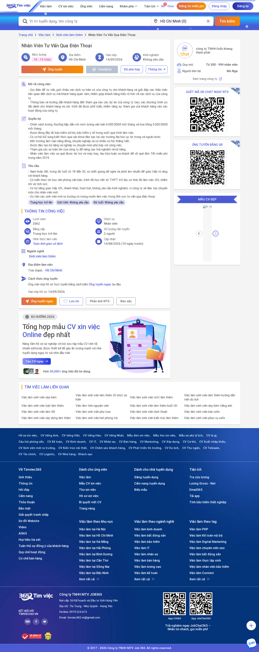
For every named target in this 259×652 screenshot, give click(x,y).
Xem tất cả (87, 579)
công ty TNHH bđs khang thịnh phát (214, 50)
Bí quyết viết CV (90, 502)
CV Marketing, (149, 441)
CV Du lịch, (172, 448)
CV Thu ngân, (191, 448)
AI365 (23, 533)
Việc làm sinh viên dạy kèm (39, 397)
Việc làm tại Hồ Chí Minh (96, 535)
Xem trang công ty (205, 79)
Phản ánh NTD (100, 301)
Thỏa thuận (27, 502)
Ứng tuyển (55, 69)
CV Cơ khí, (189, 441)
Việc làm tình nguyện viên (92, 405)
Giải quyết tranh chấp (34, 514)
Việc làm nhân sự (146, 554)
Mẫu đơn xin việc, (138, 435)
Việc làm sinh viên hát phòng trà (97, 418)
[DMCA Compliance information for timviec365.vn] (48, 636)
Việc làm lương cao (147, 566)
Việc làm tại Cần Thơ (93, 560)
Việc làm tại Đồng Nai (94, 566)
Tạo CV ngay (34, 361)
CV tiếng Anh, (50, 435)
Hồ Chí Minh (53, 270)
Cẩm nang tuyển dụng (149, 483)
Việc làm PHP (198, 529)
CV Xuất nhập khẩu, (212, 441)
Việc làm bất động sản (150, 535)
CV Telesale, (211, 448)
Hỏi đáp (24, 489)
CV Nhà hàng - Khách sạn (75, 454)
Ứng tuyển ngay (100, 284)
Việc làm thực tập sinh (205, 560)
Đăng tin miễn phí (191, 6)
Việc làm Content (201, 573)
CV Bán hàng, (128, 441)
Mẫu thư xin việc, (164, 435)
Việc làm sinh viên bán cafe (202, 412)
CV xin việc (66, 6)
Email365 (195, 489)
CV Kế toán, (55, 441)
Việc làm (46, 6)
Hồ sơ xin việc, (28, 435)
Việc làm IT (142, 548)
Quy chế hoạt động (32, 552)
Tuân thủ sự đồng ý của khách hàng (44, 546)
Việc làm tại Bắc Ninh (94, 573)
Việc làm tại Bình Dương (95, 554)
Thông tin (155, 69)
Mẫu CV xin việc (90, 483)
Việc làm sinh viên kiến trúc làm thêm (154, 418)
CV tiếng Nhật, (114, 435)
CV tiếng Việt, (71, 435)
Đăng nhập (219, 6)
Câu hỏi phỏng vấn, (31, 441)
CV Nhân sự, (108, 441)
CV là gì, (211, 435)
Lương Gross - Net (202, 483)
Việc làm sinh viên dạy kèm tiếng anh (208, 405)
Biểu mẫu (140, 489)
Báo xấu (126, 301)
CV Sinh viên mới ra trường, (37, 448)
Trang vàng (87, 508)
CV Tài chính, (27, 454)
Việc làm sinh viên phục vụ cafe (204, 418)
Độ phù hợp (132, 69)
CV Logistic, (47, 454)
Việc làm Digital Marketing (207, 541)
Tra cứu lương (199, 477)
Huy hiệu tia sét (30, 539)
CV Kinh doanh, (76, 441)
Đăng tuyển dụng (146, 477)
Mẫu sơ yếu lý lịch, (191, 435)
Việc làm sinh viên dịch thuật (148, 412)
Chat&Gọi (105, 69)
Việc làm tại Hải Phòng (95, 548)
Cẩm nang (106, 6)
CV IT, (93, 441)
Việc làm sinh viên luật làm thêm (42, 405)
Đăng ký (243, 6)
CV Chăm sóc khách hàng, (108, 448)
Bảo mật (25, 508)
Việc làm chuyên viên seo (207, 548)
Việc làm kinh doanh (148, 529)
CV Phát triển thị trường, (145, 448)
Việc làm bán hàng (147, 560)
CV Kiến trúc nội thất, (72, 448)
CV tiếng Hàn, (92, 435)
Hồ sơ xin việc (89, 496)
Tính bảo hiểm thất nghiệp (207, 502)
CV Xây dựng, (171, 441)
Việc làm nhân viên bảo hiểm (209, 566)
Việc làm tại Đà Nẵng (93, 541)
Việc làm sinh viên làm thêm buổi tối (153, 405)
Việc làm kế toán (146, 573)
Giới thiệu (25, 477)
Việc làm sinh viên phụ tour (93, 412)
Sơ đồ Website (29, 521)
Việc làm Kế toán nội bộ (206, 535)
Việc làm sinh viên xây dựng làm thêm (46, 418)
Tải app (194, 496)
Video (23, 527)
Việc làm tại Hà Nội (92, 529)
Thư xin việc (87, 489)
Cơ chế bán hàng (30, 558)
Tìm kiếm (227, 21)
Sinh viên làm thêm (42, 256)
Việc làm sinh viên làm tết (38, 412)
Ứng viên (86, 6)
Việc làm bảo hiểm (147, 541)
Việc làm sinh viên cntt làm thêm (151, 397)
